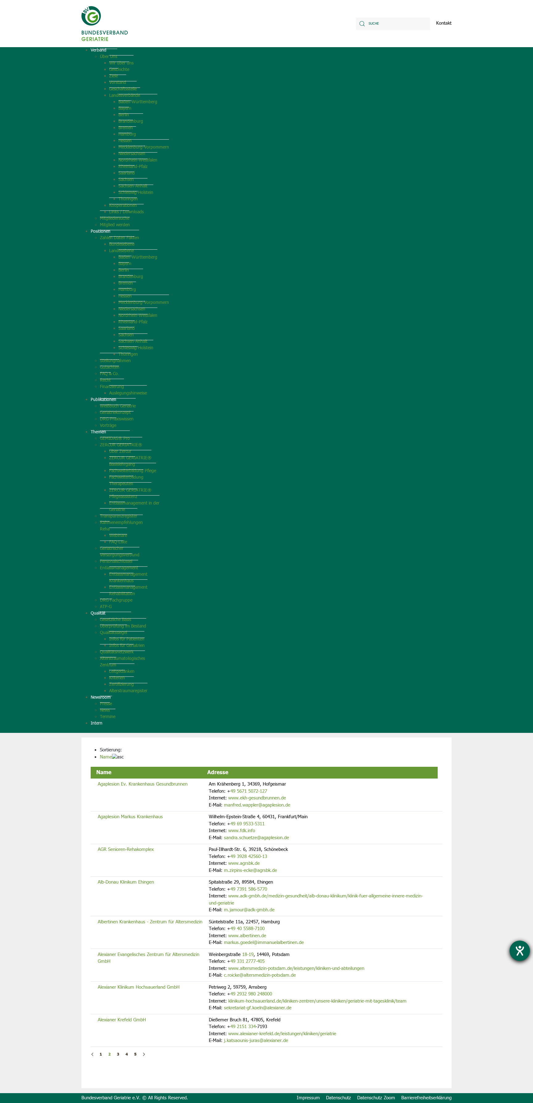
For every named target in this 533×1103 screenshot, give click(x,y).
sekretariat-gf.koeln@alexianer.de (257, 1007)
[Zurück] (92, 1054)
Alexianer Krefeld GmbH (122, 1019)
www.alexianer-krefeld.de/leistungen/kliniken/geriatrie (282, 1033)
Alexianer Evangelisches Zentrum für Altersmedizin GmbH (148, 958)
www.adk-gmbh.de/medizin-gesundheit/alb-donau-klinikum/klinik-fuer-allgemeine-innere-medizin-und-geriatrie (316, 900)
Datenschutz (338, 1098)
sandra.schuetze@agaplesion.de (256, 837)
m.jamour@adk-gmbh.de (249, 909)
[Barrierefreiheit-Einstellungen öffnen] (520, 951)
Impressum (308, 1098)
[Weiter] (144, 1054)
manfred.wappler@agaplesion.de (257, 805)
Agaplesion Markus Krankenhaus (130, 816)
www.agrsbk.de (244, 863)
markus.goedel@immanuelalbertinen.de (264, 942)
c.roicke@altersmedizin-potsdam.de (260, 975)
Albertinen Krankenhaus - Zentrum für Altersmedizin (150, 921)
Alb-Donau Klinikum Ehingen (126, 882)
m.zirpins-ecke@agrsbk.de (250, 870)
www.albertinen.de (247, 935)
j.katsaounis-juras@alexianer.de (256, 1040)
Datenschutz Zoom (376, 1098)
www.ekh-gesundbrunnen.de (257, 798)
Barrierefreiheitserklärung (426, 1098)
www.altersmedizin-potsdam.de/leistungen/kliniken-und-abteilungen (296, 968)
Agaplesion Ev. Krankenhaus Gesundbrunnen (143, 784)
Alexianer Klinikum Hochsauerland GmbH (139, 987)
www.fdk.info (241, 830)
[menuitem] (98, 50)
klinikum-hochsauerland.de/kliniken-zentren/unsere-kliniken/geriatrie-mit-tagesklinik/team (317, 1001)
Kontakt (444, 23)
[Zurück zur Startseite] (104, 23)
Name (106, 757)
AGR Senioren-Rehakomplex (126, 849)
